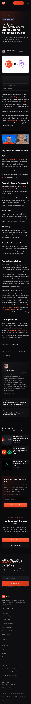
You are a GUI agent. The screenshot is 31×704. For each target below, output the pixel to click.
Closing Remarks (7, 88)
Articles (4, 653)
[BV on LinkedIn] (12, 608)
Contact (4, 660)
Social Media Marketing (8, 631)
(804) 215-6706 (6, 687)
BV (16, 123)
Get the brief (15, 505)
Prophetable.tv (18, 97)
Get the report (15, 583)
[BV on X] (3, 608)
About (3, 642)
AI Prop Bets (15, 307)
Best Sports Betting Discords (10, 675)
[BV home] (3, 3)
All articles (24, 431)
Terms (15, 696)
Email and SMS (6, 619)
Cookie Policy (6, 700)
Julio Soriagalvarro (12, 120)
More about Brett (9, 393)
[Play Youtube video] (15, 136)
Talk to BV (14, 540)
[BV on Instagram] (8, 608)
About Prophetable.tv (9, 85)
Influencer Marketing (7, 623)
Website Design (6, 634)
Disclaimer (22, 696)
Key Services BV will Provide (11, 81)
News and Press (15, 15)
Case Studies (5, 645)
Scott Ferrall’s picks (8, 309)
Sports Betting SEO (7, 627)
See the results (15, 545)
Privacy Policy (6, 696)
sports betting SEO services (13, 159)
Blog (8, 15)
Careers (4, 657)
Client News (15, 344)
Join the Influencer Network (9, 672)
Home (3, 15)
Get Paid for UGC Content (9, 668)
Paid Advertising (6, 616)
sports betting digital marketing (17, 330)
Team (3, 649)
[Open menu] (27, 3)
